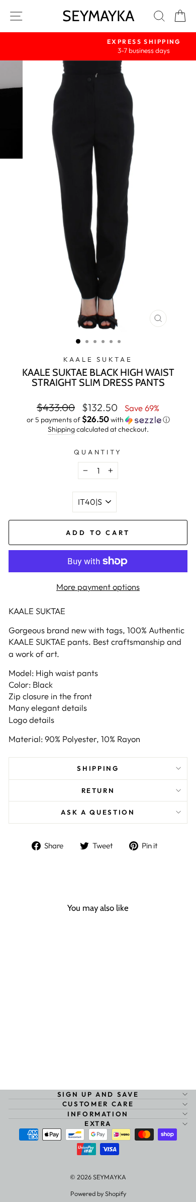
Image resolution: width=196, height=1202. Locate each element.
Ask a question (98, 812)
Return (98, 790)
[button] (98, 420)
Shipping (61, 429)
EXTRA (98, 1123)
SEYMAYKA (98, 16)
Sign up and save (98, 1094)
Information (98, 1114)
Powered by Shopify (98, 1193)
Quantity (98, 452)
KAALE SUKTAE (98, 359)
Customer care (98, 1104)
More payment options (98, 586)
